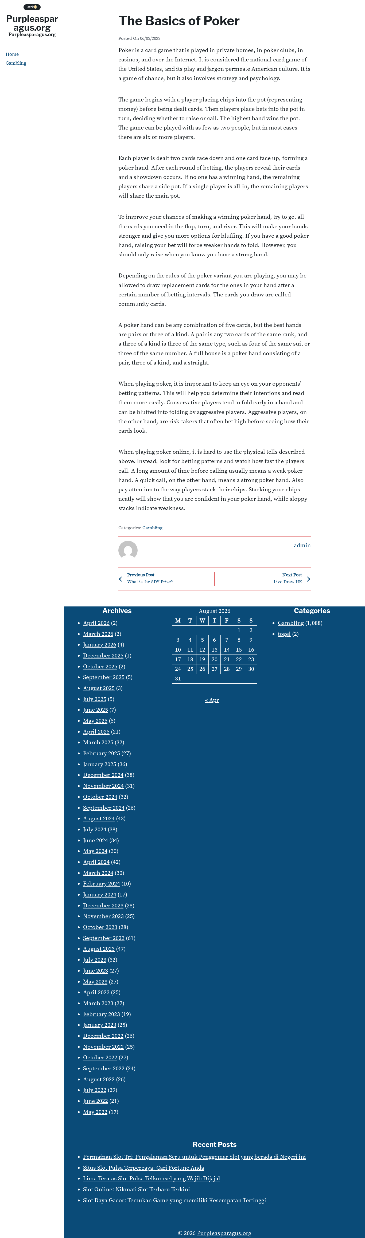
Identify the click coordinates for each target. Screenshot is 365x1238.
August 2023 (99, 949)
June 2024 (95, 840)
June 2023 (95, 970)
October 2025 (100, 666)
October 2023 (100, 927)
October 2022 (100, 1057)
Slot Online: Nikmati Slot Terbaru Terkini (136, 1189)
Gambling (16, 63)
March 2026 (98, 634)
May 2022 (95, 1112)
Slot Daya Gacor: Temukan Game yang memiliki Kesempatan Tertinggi (174, 1200)
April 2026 (96, 623)
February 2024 (101, 883)
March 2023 (98, 1003)
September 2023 (104, 938)
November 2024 (103, 786)
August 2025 (99, 688)
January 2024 (99, 894)
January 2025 (99, 764)
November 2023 (103, 916)
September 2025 (104, 677)
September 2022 (104, 1068)
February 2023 (101, 1014)
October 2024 (100, 797)
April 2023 (96, 992)
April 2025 (96, 731)
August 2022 (99, 1079)
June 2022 (95, 1101)
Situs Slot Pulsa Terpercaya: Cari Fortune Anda (143, 1168)
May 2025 (95, 720)
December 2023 (103, 905)
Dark (32, 7)
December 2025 (103, 655)
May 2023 (95, 981)
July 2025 (94, 699)
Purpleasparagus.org (32, 23)
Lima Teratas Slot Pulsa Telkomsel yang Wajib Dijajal (151, 1178)
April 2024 (96, 862)
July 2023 (94, 959)
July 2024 (94, 829)
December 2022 (103, 1036)
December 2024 (103, 775)
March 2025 (98, 742)
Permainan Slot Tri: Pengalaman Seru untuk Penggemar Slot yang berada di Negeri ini (194, 1157)
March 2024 (98, 873)
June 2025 (95, 710)
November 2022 (103, 1047)
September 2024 (104, 808)
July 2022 (94, 1090)
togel (284, 634)
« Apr (212, 700)
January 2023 (99, 1025)
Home (12, 54)
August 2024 (99, 818)
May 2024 (95, 851)
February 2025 (101, 753)
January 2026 (99, 644)
